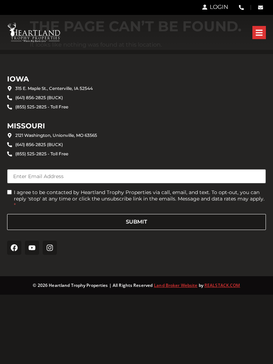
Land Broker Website (175, 285)
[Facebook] (14, 248)
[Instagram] (50, 248)
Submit (136, 221)
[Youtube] (32, 248)
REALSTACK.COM (222, 285)
